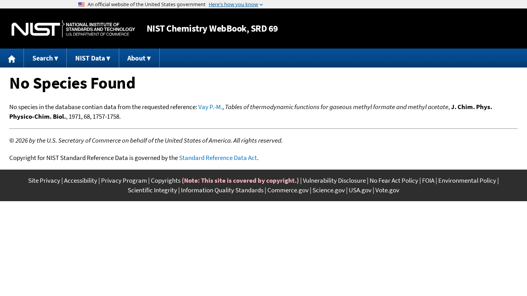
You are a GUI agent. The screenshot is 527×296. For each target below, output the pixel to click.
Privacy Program (124, 180)
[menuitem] (12, 58)
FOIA (428, 180)
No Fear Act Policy (394, 180)
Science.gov (328, 190)
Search (42, 58)
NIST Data (90, 58)
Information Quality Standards (222, 190)
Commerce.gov (288, 190)
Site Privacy (44, 180)
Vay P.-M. (210, 107)
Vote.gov (387, 190)
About (136, 58)
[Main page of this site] (12, 58)
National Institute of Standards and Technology (73, 28)
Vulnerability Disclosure (334, 180)
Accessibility (80, 180)
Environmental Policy (467, 180)
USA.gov (360, 190)
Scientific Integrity (152, 190)
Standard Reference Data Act (218, 157)
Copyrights (166, 180)
